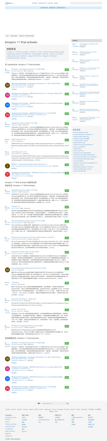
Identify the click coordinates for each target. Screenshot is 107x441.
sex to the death (78, 161)
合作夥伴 (57, 417)
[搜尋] (100, 3)
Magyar (51, 411)
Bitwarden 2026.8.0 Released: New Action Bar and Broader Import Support (90, 110)
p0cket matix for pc (79, 142)
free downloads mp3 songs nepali (84, 159)
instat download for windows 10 (83, 134)
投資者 (73, 424)
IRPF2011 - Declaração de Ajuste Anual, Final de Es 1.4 (29, 164)
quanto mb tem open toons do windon (85, 157)
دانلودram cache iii (79, 165)
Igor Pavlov (14, 284)
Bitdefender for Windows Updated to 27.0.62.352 (89, 102)
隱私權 (24, 424)
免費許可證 (91, 424)
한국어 (41, 409)
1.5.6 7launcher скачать (81, 140)
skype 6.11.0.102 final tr (50, 56)
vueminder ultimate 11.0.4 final (16, 58)
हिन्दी (56, 411)
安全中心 (24, 431)
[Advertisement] (53, 22)
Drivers (7, 422)
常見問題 (24, 420)
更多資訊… (47, 79)
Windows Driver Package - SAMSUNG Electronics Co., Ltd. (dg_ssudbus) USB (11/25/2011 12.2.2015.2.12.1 (37, 94)
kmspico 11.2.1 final (36, 52)
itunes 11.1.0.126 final (56, 54)
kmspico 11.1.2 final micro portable (17, 52)
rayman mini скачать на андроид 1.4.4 (85, 163)
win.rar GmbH (15, 208)
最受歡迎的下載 (42, 3)
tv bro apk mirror (79, 151)
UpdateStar (14, 125)
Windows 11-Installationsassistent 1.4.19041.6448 (28, 69)
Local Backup (9, 429)
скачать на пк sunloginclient (82, 153)
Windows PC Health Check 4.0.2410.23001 (25, 252)
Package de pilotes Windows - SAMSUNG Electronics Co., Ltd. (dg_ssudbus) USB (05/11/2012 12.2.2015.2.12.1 (38, 173)
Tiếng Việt (84, 409)
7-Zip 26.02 (15, 282)
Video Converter (10, 431)
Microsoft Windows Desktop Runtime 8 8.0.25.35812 (29, 268)
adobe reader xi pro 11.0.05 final (17, 56)
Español (19, 409)
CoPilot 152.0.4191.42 (19, 309)
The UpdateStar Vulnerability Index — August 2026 (89, 44)
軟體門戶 (90, 417)
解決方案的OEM (59, 420)
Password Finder (10, 426)
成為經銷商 (91, 420)
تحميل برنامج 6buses (79, 147)
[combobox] (84, 3)
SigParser (8, 433)
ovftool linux (77, 149)
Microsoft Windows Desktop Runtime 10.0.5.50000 (28, 221)
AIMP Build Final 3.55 (19, 139)
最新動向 (56, 3)
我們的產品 (35, 3)
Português (60, 409)
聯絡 (23, 422)
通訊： (39, 403)
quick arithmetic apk (80, 171)
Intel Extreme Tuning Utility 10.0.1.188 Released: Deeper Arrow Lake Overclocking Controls (90, 118)
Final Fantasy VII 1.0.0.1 (19, 152)
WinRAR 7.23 (16, 206)
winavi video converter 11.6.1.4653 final (19, 54)
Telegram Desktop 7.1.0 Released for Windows (89, 76)
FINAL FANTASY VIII (16, 153)
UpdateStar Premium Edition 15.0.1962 (24, 123)
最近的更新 (50, 3)
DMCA (24, 417)
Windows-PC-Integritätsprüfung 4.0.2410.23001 (27, 326)
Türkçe (78, 409)
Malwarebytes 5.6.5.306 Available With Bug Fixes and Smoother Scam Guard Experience (90, 93)
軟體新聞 (40, 417)
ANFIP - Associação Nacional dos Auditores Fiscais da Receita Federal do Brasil (32, 166)
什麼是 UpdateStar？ (78, 417)
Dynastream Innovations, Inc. (19, 87)
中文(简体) (91, 409)
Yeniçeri (14, 141)
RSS (39, 422)
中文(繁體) (98, 409)
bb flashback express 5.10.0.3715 (83, 167)
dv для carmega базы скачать (83, 169)
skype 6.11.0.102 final (35, 56)
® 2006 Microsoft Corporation (19, 239)
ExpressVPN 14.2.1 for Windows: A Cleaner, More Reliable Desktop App (89, 84)
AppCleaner (8, 436)
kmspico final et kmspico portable (54, 52)
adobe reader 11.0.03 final (40, 54)
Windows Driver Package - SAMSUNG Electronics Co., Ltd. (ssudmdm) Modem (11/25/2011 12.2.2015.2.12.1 (37, 104)
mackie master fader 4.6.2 (81, 136)
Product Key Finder (11, 424)
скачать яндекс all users (81, 132)
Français (25, 409)
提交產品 (90, 427)
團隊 (73, 422)
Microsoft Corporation (17, 71)
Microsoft (14, 270)
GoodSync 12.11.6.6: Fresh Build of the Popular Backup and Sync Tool (90, 68)
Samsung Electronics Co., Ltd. (19, 96)
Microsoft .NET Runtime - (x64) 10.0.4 (24, 299)
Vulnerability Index (43, 420)
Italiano (31, 409)
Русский (66, 409)
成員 (56, 422)
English (8, 409)
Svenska (72, 409)
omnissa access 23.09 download (83, 144)
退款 (23, 429)
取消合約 (24, 427)
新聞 (73, 420)
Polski (54, 409)
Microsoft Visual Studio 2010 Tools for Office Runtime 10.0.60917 (33, 237)
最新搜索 (76, 129)
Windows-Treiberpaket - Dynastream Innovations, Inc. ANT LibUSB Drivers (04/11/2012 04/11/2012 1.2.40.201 (36, 84)
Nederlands (47, 409)
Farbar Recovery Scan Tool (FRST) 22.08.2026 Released (88, 52)
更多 (67, 69)
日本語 (36, 409)
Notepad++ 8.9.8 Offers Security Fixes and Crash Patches (89, 60)
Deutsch (13, 409)
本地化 (90, 422)
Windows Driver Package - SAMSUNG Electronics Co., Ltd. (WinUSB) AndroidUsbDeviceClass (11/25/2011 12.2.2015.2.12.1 (34, 114)
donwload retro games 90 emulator (84, 155)
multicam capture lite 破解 (81, 138)
